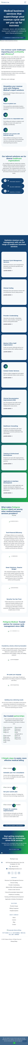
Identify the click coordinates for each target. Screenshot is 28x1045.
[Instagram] (15, 873)
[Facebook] (9, 873)
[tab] (12, 180)
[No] (24, 1041)
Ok (14, 1043)
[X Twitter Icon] (12, 873)
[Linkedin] (19, 873)
